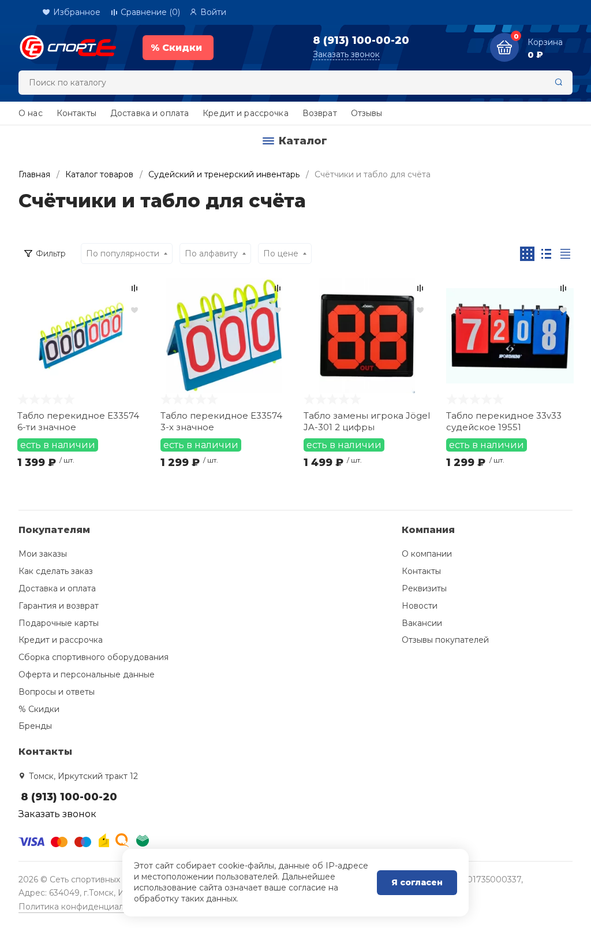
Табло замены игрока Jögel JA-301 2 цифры (367, 421)
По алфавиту (211, 253)
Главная (34, 174)
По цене (280, 253)
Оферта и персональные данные (86, 674)
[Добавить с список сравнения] (134, 288)
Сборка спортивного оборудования (93, 657)
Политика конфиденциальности (85, 906)
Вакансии (422, 623)
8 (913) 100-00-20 (361, 40)
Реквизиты (424, 588)
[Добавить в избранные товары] (134, 309)
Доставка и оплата (149, 113)
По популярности (122, 253)
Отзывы (367, 113)
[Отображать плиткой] (527, 254)
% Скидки (38, 709)
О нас (30, 113)
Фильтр (51, 253)
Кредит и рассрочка (246, 113)
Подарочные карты (58, 623)
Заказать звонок (346, 54)
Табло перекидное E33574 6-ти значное (78, 421)
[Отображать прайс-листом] (565, 254)
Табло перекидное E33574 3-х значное (221, 421)
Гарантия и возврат (58, 606)
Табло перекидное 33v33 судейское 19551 (504, 421)
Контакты (76, 113)
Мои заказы (42, 554)
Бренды (35, 726)
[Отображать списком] (546, 254)
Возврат (319, 113)
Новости (419, 606)
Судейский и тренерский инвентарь (224, 174)
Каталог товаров (99, 174)
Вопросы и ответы (56, 692)
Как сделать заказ (55, 571)
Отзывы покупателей (445, 640)
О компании (427, 554)
